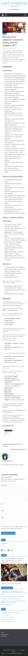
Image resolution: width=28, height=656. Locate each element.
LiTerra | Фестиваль (5, 614)
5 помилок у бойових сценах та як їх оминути (12, 445)
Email (3, 510)
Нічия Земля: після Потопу (18, 449)
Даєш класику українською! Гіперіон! (13, 598)
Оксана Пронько (13, 48)
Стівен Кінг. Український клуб (7, 619)
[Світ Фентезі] (2, 15)
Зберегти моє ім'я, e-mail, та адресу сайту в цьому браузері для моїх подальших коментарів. (13, 527)
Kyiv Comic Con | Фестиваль (7, 617)
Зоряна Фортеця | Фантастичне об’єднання (10, 612)
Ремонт (2, 596)
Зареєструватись (5, 543)
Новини (4, 33)
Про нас (11, 604)
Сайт (2, 517)
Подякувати (3, 636)
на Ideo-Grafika (17, 583)
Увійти (2, 545)
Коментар (4, 485)
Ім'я (2, 504)
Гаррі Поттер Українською (7, 621)
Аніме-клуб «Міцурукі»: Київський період (15, 596)
